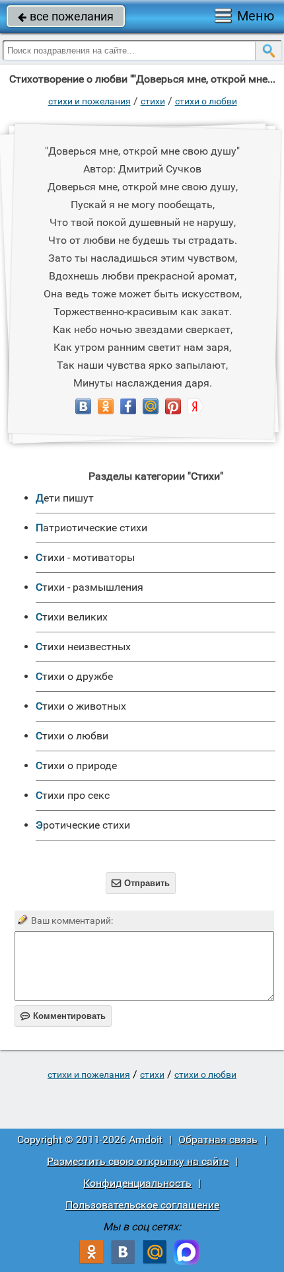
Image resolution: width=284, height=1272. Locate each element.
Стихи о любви (206, 101)
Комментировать (63, 1016)
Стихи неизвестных (83, 646)
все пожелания (66, 16)
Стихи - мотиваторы (85, 557)
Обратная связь (218, 1139)
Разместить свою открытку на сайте (138, 1161)
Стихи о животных (81, 706)
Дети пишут (65, 498)
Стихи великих (72, 617)
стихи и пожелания (89, 101)
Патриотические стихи (91, 527)
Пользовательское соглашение (142, 1205)
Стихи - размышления (89, 587)
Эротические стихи (83, 825)
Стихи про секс (73, 795)
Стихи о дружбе (74, 676)
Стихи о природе (76, 765)
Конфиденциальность (137, 1183)
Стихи (153, 101)
